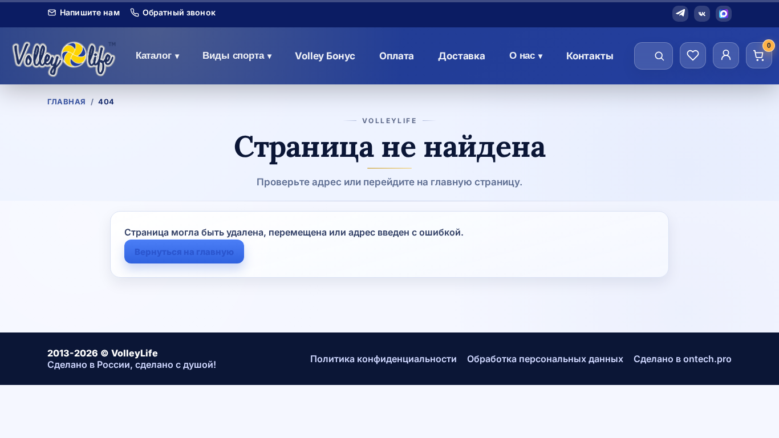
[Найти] (659, 55)
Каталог (157, 55)
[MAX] (724, 14)
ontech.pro (707, 358)
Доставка (461, 56)
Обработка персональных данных (545, 358)
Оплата (396, 56)
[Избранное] (693, 55)
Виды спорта (236, 55)
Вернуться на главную (184, 251)
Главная (66, 101)
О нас (525, 55)
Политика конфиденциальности (383, 358)
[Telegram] (680, 14)
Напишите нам (90, 12)
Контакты (590, 56)
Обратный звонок (179, 12)
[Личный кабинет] (726, 55)
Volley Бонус (325, 56)
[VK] (702, 14)
